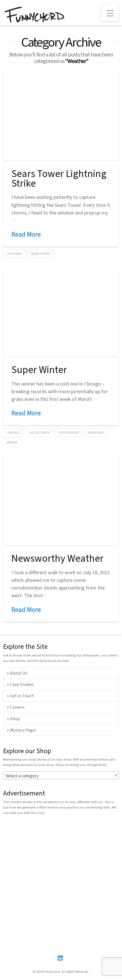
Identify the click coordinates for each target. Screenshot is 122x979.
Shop (15, 718)
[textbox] (61, 776)
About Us (18, 673)
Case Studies (22, 684)
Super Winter (39, 369)
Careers (17, 707)
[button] (110, 13)
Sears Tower (40, 253)
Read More (26, 234)
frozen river (68, 432)
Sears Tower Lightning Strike (58, 178)
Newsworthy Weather (57, 557)
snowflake (95, 432)
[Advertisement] (61, 880)
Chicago (13, 432)
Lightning (14, 253)
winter (12, 442)
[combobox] (61, 775)
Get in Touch (22, 695)
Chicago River (39, 432)
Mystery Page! (23, 730)
